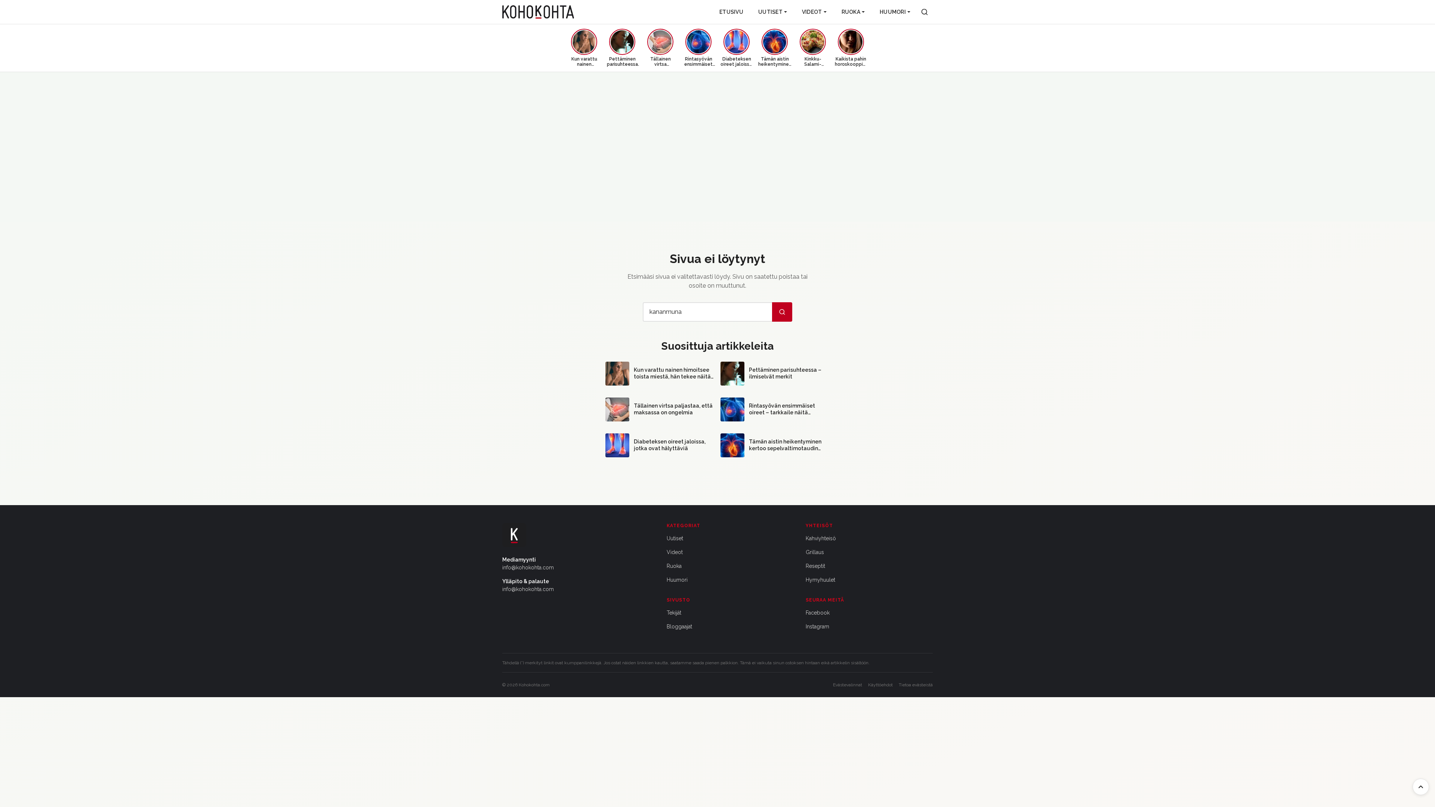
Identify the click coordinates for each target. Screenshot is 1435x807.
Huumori (893, 12)
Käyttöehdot (880, 684)
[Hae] (782, 312)
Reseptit (815, 566)
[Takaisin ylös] (1421, 787)
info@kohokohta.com (528, 568)
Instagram (817, 627)
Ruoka (851, 12)
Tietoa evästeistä (916, 684)
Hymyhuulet (820, 580)
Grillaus (815, 552)
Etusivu (731, 12)
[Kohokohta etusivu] (538, 12)
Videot (812, 12)
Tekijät (674, 613)
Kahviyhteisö (821, 538)
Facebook (818, 613)
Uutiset (770, 12)
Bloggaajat (679, 627)
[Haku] (924, 12)
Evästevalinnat (847, 684)
